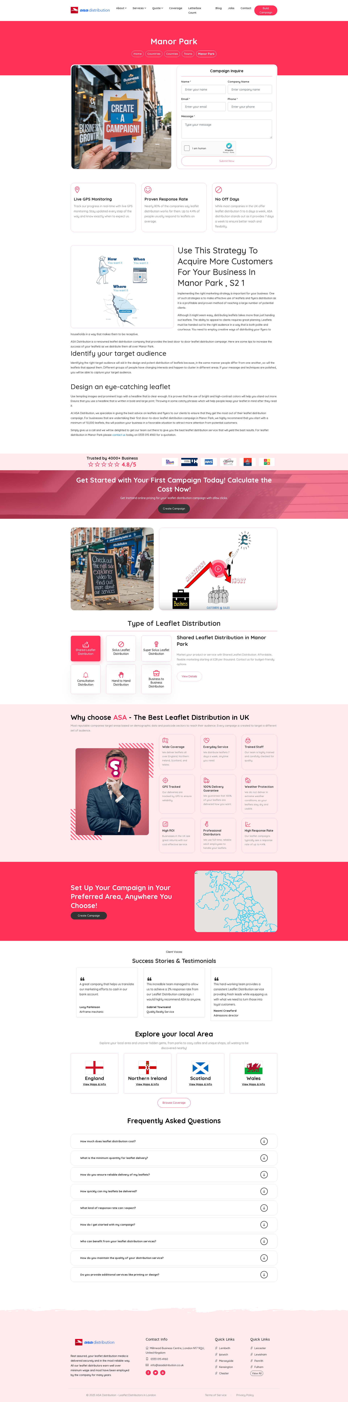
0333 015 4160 (159, 1359)
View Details (189, 676)
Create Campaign (174, 508)
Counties (172, 53)
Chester (224, 1373)
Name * (186, 81)
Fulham (258, 1367)
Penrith (258, 1361)
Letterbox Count (194, 10)
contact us (118, 435)
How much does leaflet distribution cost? (108, 1141)
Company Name (238, 81)
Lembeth (224, 1348)
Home (138, 53)
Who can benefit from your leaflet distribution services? (118, 1241)
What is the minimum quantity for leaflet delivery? (114, 1158)
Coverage (175, 8)
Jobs (231, 8)
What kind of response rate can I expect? (108, 1208)
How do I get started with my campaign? (107, 1224)
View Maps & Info (94, 1084)
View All (257, 1373)
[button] (121, 8)
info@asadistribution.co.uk (167, 1365)
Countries (153, 53)
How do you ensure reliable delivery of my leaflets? (115, 1174)
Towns (188, 53)
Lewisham (260, 1354)
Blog (219, 8)
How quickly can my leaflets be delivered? (108, 1191)
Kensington (226, 1367)
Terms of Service (216, 1395)
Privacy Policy (245, 1395)
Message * (188, 116)
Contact (246, 8)
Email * (185, 99)
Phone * (233, 99)
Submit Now (226, 161)
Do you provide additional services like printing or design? (119, 1274)
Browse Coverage (174, 1102)
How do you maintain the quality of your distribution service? (121, 1258)
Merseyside (226, 1361)
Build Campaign (266, 10)
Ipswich (223, 1354)
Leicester (260, 1348)
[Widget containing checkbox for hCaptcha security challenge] (208, 148)
